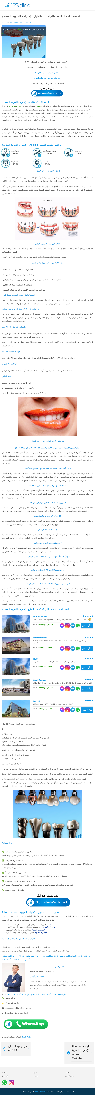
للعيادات (35, 1076)
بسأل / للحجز (87, 626)
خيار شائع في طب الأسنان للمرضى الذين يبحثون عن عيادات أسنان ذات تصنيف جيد (35, 994)
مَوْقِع (11, 22)
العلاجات (67, 1073)
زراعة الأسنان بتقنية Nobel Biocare (73, 956)
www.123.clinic (40, 1091)
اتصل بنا (4, 1073)
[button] (89, 5)
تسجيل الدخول (69, 1076)
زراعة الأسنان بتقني (9, 956)
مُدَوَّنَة (35, 1073)
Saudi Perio (26, 1037)
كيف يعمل (5, 1076)
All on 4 (16, 22)
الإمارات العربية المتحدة (25, 22)
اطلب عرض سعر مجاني (48, 72)
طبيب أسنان (5, 22)
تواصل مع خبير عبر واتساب (48, 78)
